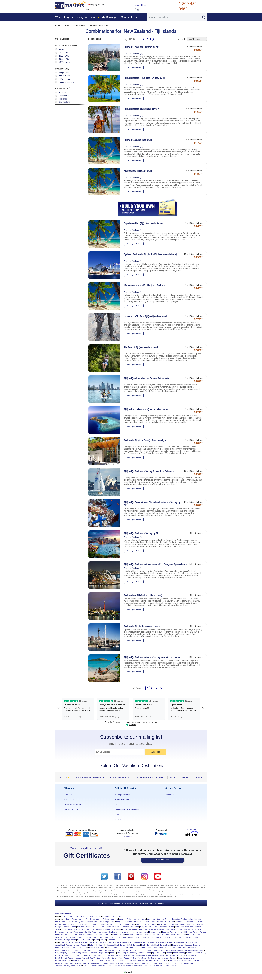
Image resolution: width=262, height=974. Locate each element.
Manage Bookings (122, 794)
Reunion (74, 935)
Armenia (122, 919)
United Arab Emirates (191, 937)
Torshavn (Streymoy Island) (65, 966)
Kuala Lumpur (122, 953)
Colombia (178, 922)
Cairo (86, 948)
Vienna (145, 966)
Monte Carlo (163, 955)
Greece (87, 927)
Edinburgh (74, 950)
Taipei (149, 963)
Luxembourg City (199, 953)
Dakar (173, 948)
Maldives (160, 929)
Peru (180, 932)
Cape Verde (144, 922)
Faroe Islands (163, 924)
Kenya (70, 929)
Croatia (58, 924)
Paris (120, 958)
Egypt (133, 924)
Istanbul (85, 953)
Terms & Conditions (72, 804)
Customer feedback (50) (133, 54)
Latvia (88, 929)
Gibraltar (80, 927)
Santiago (141, 961)
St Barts (198, 935)
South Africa (165, 935)
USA (79, 940)
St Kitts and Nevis (61, 937)
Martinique (174, 929)
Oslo (98, 958)
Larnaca (141, 953)
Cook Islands (188, 922)
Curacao (65, 924)
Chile (166, 922)
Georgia (58, 927)
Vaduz (111, 966)
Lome (163, 953)
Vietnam (90, 940)
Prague (126, 958)
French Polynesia (199, 924)
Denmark (93, 924)
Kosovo (77, 929)
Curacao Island (163, 948)
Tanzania (138, 937)
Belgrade (136, 945)
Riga (180, 958)
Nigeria (131, 932)
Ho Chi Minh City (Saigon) (194, 950)
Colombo (142, 948)
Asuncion (69, 945)
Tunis (85, 966)
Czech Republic (82, 924)
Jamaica (198, 927)
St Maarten (81, 937)
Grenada (95, 927)
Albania (68, 919)
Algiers (95, 942)
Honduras (125, 927)
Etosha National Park (87, 950)
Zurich (174, 966)
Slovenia (156, 935)
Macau (124, 929)
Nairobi (71, 958)
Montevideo (185, 955)
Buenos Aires (77, 948)
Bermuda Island (153, 945)
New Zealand (113, 932)
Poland (195, 932)
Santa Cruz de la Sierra (108, 961)
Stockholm (129, 963)
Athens (77, 945)
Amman (116, 942)
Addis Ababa (79, 942)
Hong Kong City (61, 953)
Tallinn (155, 963)
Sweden (113, 937)
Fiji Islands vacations (99, 25)
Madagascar (143, 929)
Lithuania (106, 929)
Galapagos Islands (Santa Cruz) (108, 950)
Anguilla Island (148, 942)
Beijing (122, 945)
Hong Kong (134, 927)
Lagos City (133, 953)
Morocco (69, 932)
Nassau (78, 958)
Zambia (103, 940)
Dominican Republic (114, 924)
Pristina (133, 958)
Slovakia (148, 935)
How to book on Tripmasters (127, 809)
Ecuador (126, 924)
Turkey (165, 937)
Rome (74, 961)
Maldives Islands (100, 955)
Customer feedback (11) (133, 147)
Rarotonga (152, 958)
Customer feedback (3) (133, 178)
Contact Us (69, 799)
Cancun (92, 948)
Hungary (143, 927)
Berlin (143, 945)
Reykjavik (173, 958)
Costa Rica (199, 922)
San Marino (98, 935)
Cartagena (116, 948)
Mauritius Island (152, 955)
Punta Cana (141, 958)
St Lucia (73, 937)
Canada (136, 922)
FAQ (117, 814)
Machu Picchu (70, 955)
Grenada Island (159, 950)
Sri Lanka (190, 935)
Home (57, 25)
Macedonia (133, 929)
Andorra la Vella (136, 942)
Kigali (101, 953)
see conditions (127, 837)
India (157, 927)
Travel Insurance (122, 799)
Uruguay (58, 940)
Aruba (129, 919)
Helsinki (180, 950)
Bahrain (168, 919)
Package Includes (134, 67)
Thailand (146, 937)
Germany (66, 927)
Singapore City (174, 961)
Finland (182, 924)
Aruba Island (60, 945)
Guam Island (171, 950)
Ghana (73, 927)
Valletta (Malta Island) (123, 966)
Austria (143, 919)
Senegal (115, 935)
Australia (136, 919)
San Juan (81, 961)
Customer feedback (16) (133, 116)
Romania (82, 935)
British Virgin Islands (107, 922)
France (188, 924)
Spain (183, 935)
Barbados (176, 919)
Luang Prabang (179, 953)
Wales (96, 940)
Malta (167, 929)
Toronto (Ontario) (190, 963)
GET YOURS (162, 860)
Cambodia (128, 922)
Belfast (129, 945)
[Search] (203, 17)
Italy (182, 927)
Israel (177, 927)
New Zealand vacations (75, 25)
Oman (158, 932)
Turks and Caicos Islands (98, 966)
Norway (152, 932)
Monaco (198, 929)
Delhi (179, 948)
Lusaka (189, 953)
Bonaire (65, 922)
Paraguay (173, 932)
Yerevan (159, 966)
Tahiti (143, 963)
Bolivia (57, 922)
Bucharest (59, 948)
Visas (117, 804)
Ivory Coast (189, 927)
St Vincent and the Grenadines (97, 937)
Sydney (137, 963)
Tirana (174, 963)
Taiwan (130, 937)
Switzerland (122, 937)
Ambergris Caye (106, 942)
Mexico (190, 929)
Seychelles (130, 935)
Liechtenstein (97, 929)
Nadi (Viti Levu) (61, 958)
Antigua (170, 942)
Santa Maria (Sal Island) (127, 961)
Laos (83, 929)
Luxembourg (116, 929)
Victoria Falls (137, 966)
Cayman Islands (157, 922)
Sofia (190, 961)
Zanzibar (167, 966)
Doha (184, 948)
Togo (152, 937)
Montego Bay (174, 955)
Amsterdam (124, 942)
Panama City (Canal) (109, 958)
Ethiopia (154, 924)
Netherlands (102, 932)
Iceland (151, 927)
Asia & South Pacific (93, 916)
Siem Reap (164, 961)
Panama (165, 932)
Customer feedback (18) (133, 85)
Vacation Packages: (63, 914)
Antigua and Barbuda (101, 919)
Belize (190, 919)
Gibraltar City (127, 950)
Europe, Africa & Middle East (74, 916)
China (171, 922)
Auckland (84, 945)
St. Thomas (120, 963)
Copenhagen (152, 948)
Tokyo (180, 963)
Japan (57, 929)
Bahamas (160, 919)
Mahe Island (88, 955)
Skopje (184, 961)
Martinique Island (138, 955)
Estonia (146, 924)
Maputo (118, 955)
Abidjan (64, 942)
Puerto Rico (59, 935)
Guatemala (110, 927)
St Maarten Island (94, 963)
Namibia (87, 932)
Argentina (114, 919)
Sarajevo (149, 961)
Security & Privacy (72, 809)
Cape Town (100, 948)
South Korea (175, 935)
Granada (136, 950)
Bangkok (102, 945)
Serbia (122, 935)
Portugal (203, 932)
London (169, 953)
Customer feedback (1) (133, 292)
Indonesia (163, 927)
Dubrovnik (65, 950)
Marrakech (126, 955)
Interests (118, 819)
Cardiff (108, 948)
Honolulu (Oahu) (74, 953)
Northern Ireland (142, 932)
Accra (71, 942)
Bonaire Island (165, 945)
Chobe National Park (129, 948)
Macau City (59, 955)
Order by (182, 39)
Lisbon (148, 953)
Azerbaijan (151, 919)
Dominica (101, 924)
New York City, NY (88, 958)
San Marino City (92, 961)
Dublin (57, 950)
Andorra (82, 919)
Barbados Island (113, 945)
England (139, 924)
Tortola (79, 966)
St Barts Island (198, 961)
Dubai (203, 948)
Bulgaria (119, 922)
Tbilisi (161, 963)
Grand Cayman (146, 950)
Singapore (140, 935)
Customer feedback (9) (133, 537)
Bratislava (188, 945)
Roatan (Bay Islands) (63, 961)
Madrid (79, 955)
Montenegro (59, 932)
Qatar (67, 935)
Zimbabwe (111, 940)
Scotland (107, 935)
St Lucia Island (80, 963)
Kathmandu (93, 953)
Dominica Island (193, 948)
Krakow (113, 953)
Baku (91, 945)
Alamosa (88, 942)
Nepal (94, 932)
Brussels (196, 945)
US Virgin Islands (69, 940)
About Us (68, 794)
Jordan (63, 929)
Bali (95, 945)
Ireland (171, 927)
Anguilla (89, 919)
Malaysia (152, 929)
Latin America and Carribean (112, 916)
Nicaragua (124, 932)
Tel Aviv (167, 963)
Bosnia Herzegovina (76, 922)
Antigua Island (179, 942)
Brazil (96, 922)
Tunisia (158, 937)
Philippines (187, 932)
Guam (102, 927)
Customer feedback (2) (133, 261)
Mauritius (183, 929)
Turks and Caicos (175, 937)
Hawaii (117, 927)
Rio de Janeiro (188, 958)
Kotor (107, 953)
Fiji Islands (174, 924)
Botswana (89, 922)
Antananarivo (161, 942)
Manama (111, 955)
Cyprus (72, 924)
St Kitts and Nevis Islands (64, 963)
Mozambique (78, 932)
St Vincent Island (108, 963)
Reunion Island (162, 958)
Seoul (156, 961)
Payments (169, 794)
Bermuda (197, 919)
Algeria (74, 919)
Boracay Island (177, 945)
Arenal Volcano (191, 942)
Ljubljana (155, 953)
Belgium (184, 919)
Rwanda (90, 935)
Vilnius (152, 966)
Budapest (67, 948)
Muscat (193, 955)
